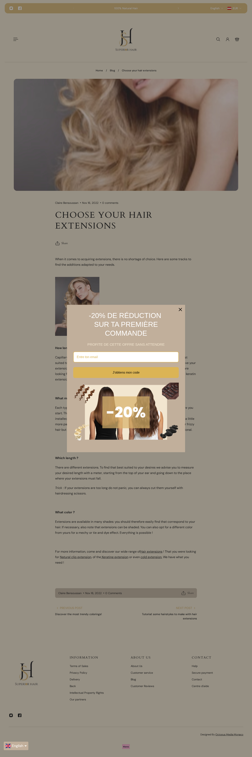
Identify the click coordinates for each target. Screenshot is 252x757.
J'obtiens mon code (126, 372)
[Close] (180, 309)
